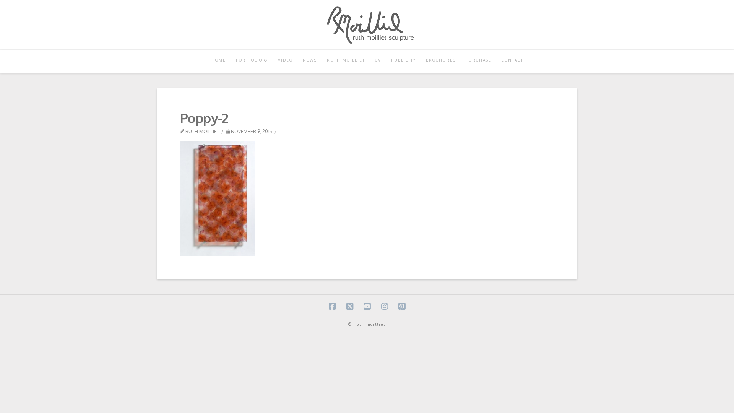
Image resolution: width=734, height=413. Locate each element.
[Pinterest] (401, 306)
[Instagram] (384, 306)
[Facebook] (332, 306)
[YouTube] (367, 306)
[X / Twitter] (349, 306)
